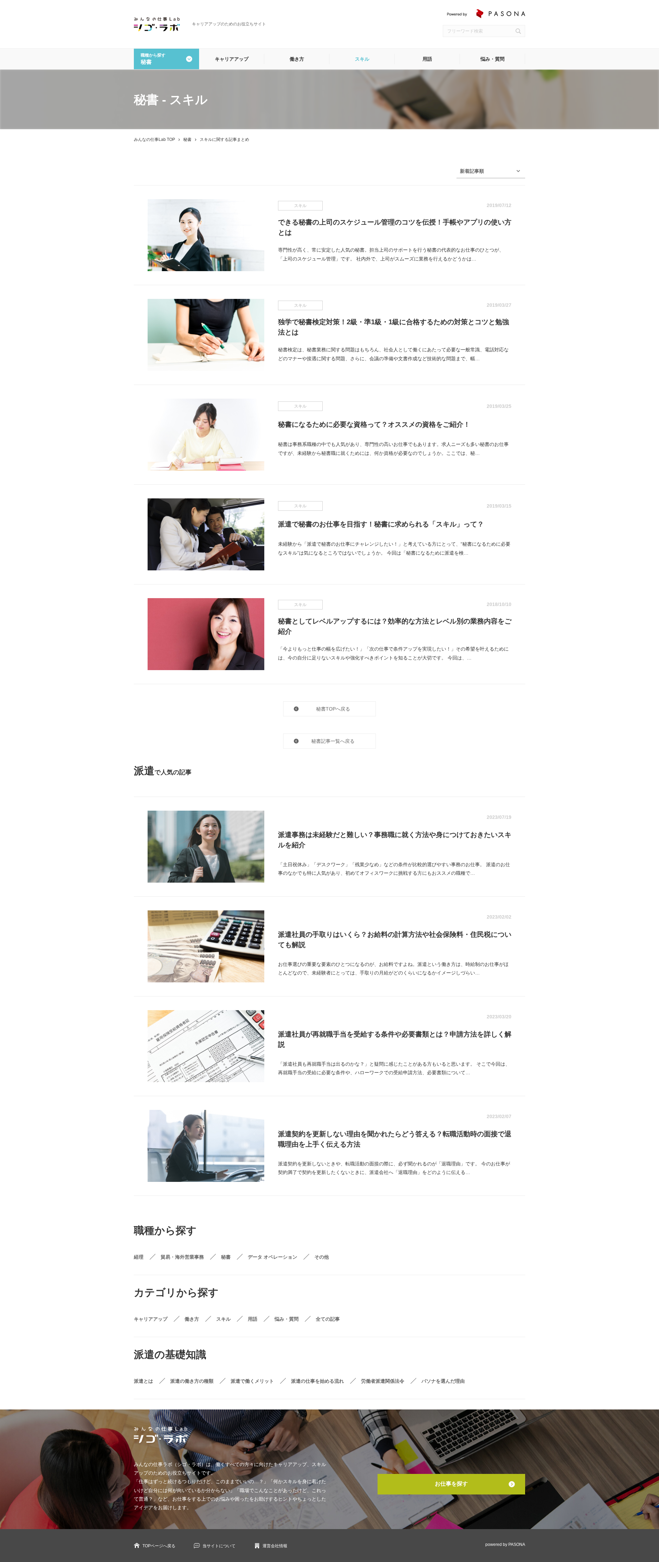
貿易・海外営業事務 (182, 1257)
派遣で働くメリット (252, 1381)
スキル (362, 59)
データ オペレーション (272, 1257)
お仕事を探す (451, 1484)
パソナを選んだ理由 (443, 1381)
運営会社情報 (275, 1545)
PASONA (516, 1544)
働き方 (297, 59)
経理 (138, 1257)
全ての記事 (328, 1319)
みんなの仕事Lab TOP (154, 139)
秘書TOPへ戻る (333, 709)
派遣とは (143, 1381)
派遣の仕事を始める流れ (317, 1381)
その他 (321, 1257)
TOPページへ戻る (158, 1545)
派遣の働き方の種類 (191, 1381)
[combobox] (490, 171)
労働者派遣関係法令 (382, 1381)
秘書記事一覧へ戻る (333, 741)
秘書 (187, 139)
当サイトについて (219, 1545)
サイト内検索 (518, 31)
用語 (427, 59)
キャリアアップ (231, 59)
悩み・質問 (493, 59)
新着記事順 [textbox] (472, 171)
